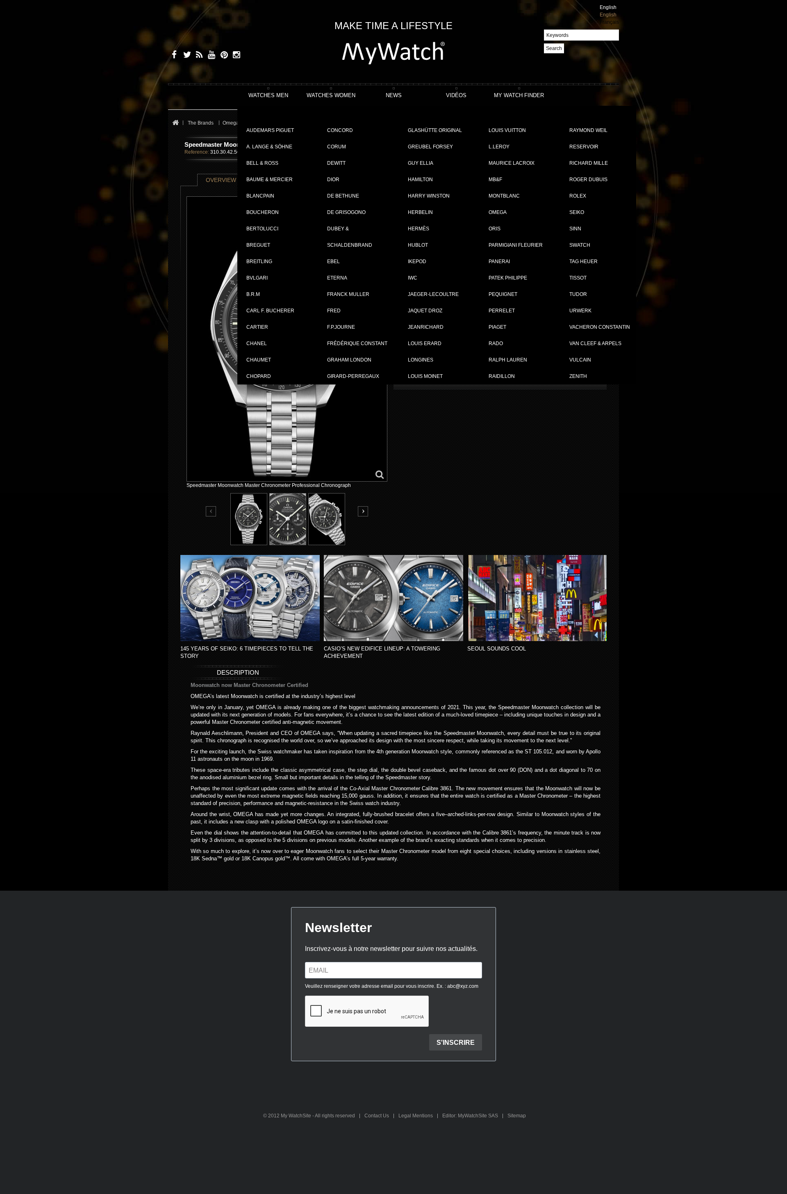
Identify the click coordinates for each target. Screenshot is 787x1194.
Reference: (196, 152)
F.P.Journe (341, 327)
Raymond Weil (588, 130)
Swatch (579, 245)
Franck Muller (348, 294)
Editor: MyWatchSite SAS (470, 1116)
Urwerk (580, 311)
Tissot (578, 278)
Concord (340, 130)
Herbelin (420, 212)
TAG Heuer (583, 261)
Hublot (418, 245)
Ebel (333, 261)
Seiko (576, 212)
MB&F (495, 179)
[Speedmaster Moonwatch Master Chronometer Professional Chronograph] (248, 519)
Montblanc (504, 196)
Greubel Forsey (430, 147)
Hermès (418, 229)
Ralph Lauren (508, 360)
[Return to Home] (175, 123)
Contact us (377, 1116)
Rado (496, 343)
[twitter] (185, 55)
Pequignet (503, 294)
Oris (494, 229)
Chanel (256, 343)
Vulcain (580, 360)
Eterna (337, 278)
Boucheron (262, 212)
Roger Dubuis (588, 179)
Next (363, 511)
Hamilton (420, 179)
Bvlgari (257, 278)
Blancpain (260, 196)
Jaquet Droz (425, 311)
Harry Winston (429, 196)
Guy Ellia (420, 163)
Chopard (258, 376)
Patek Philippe (508, 278)
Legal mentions (416, 1116)
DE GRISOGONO (346, 212)
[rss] (198, 55)
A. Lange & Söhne (269, 147)
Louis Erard (424, 343)
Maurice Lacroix (512, 163)
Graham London (349, 360)
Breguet (258, 245)
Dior (333, 179)
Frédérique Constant (357, 343)
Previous (211, 512)
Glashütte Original (435, 130)
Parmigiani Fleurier (516, 245)
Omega (498, 212)
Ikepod (417, 261)
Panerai (499, 261)
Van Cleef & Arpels (595, 343)
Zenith (578, 376)
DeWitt (336, 163)
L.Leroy (499, 147)
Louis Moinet (425, 376)
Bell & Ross (262, 163)
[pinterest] (222, 55)
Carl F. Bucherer (270, 311)
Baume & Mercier (269, 179)
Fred (334, 311)
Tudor (578, 294)
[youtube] (210, 55)
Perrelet (502, 311)
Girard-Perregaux (353, 376)
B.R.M (253, 294)
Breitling (259, 261)
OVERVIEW (221, 180)
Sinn (575, 229)
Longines (420, 360)
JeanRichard (426, 327)
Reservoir (583, 147)
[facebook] (173, 55)
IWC (412, 278)
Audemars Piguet (270, 130)
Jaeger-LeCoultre (433, 294)
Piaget (497, 327)
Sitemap (516, 1116)
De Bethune (343, 196)
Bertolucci (262, 229)
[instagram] (235, 55)
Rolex (577, 196)
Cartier (257, 327)
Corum (336, 147)
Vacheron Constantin (599, 327)
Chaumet (258, 360)
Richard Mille (588, 163)
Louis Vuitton (507, 130)
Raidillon (502, 376)
